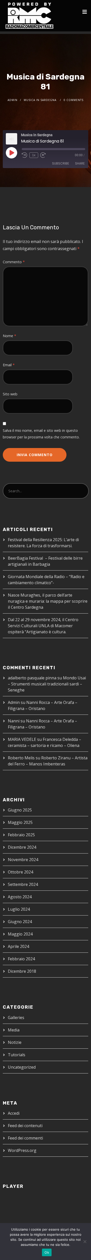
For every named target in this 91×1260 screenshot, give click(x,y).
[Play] (11, 152)
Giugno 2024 (20, 921)
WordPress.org (22, 1150)
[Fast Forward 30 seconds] (43, 155)
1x (33, 155)
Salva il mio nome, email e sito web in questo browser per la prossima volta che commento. (41, 433)
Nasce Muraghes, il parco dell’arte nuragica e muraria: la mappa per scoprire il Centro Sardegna (47, 601)
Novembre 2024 (23, 859)
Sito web (10, 394)
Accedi (13, 1113)
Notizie (14, 1042)
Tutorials (16, 1055)
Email (9, 364)
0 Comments (73, 100)
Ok (46, 1252)
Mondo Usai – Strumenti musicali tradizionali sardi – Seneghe (47, 684)
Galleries (16, 1017)
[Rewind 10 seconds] (24, 155)
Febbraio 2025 (21, 835)
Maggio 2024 (20, 934)
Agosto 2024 (20, 897)
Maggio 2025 (20, 822)
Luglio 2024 (19, 909)
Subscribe (60, 163)
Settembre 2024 (23, 884)
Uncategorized (22, 1067)
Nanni (13, 721)
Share (80, 163)
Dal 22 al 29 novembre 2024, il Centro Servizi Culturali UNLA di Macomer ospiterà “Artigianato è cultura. (43, 626)
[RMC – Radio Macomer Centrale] (29, 15)
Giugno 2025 (20, 810)
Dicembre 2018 (22, 971)
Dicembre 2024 (22, 847)
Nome (9, 335)
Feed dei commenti (25, 1138)
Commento (14, 261)
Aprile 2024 (18, 946)
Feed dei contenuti (25, 1125)
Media (13, 1030)
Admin (12, 100)
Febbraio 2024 (21, 959)
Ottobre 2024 (20, 872)
